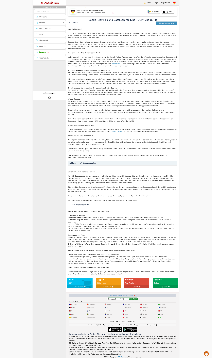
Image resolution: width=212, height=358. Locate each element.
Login (156, 3)
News (112, 321)
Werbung (106, 325)
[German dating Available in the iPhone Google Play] (130, 328)
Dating (51, 2)
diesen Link (116, 64)
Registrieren (165, 3)
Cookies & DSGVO (94, 325)
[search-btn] (62, 11)
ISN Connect (122, 357)
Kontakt (149, 325)
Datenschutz (123, 325)
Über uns (114, 325)
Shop (123, 321)
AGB (130, 325)
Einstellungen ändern (167, 23)
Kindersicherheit (139, 325)
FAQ (155, 325)
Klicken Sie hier (116, 131)
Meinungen (131, 321)
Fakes (118, 321)
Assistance (206, 353)
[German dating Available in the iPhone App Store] (115, 328)
